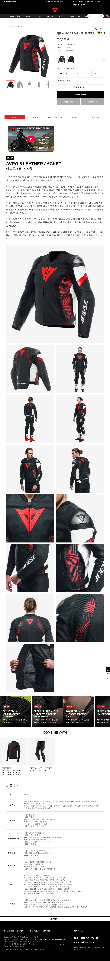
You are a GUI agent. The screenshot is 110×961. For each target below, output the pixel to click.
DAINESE (29, 16)
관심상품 (93, 102)
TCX (39, 16)
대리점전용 (76, 5)
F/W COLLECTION (74, 16)
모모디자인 (50, 16)
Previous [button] (5, 85)
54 (83, 73)
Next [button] (53, 85)
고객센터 (97, 1)
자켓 (18, 27)
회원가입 (81, 1)
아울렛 (60, 16)
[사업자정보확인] (40, 939)
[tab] (15, 117)
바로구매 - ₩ (80, 94)
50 (72, 73)
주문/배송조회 (89, 1)
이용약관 (20, 931)
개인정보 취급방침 (33, 931)
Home (6, 27)
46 (61, 73)
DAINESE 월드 (15, 16)
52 (78, 73)
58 (95, 73)
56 (89, 73)
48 (66, 73)
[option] (29, 55)
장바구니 (69, 102)
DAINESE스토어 (10, 2)
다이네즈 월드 (9, 931)
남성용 (22, 27)
